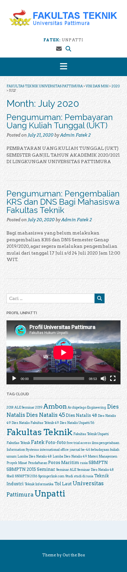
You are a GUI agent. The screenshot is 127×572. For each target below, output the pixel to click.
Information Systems (22, 450)
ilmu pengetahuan (105, 443)
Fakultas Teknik (39, 432)
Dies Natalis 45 (45, 415)
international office (54, 450)
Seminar (46, 469)
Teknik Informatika (39, 484)
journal (75, 450)
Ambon (55, 406)
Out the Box (74, 555)
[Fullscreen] (113, 378)
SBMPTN (98, 462)
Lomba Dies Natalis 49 (70, 456)
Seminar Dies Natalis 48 (95, 470)
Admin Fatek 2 (75, 135)
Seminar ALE (66, 470)
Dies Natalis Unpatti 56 (77, 423)
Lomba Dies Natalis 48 (34, 456)
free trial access (79, 443)
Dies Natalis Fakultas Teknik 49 (35, 423)
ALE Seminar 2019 (28, 407)
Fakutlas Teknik (18, 443)
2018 (10, 407)
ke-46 (85, 450)
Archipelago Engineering (87, 407)
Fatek (38, 442)
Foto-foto (55, 442)
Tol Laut (63, 483)
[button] (63, 67)
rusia (84, 463)
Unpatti (49, 494)
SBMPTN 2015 (21, 469)
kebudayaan (100, 450)
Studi (69, 476)
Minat (22, 463)
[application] (63, 352)
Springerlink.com (51, 476)
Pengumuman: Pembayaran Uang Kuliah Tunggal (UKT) (59, 121)
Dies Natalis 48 (81, 415)
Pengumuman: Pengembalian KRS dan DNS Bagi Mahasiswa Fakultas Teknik (63, 202)
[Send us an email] (59, 48)
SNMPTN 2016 (26, 476)
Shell (10, 476)
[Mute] (103, 378)
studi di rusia (83, 476)
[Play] (14, 378)
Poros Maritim (63, 462)
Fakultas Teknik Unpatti (91, 434)
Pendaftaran (37, 463)
